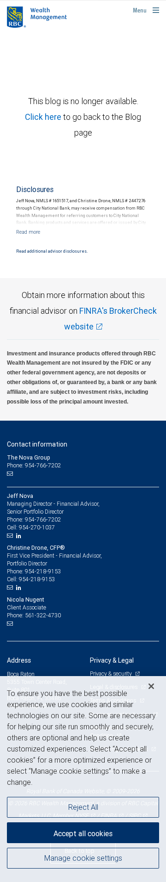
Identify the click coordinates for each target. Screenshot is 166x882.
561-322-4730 (43, 615)
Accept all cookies (83, 833)
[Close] (151, 686)
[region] (83, 779)
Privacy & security (111, 673)
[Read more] (28, 232)
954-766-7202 (43, 519)
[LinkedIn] (20, 536)
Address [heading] (19, 660)
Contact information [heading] (37, 444)
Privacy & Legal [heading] (112, 660)
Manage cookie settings (83, 858)
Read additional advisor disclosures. (52, 251)
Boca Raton (21, 674)
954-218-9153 (43, 571)
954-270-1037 (37, 527)
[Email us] (11, 474)
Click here (44, 117)
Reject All (83, 807)
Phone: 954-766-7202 (34, 465)
